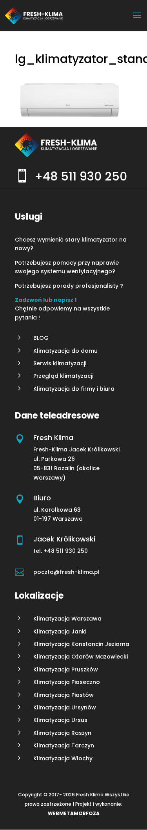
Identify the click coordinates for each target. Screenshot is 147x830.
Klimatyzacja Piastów (63, 695)
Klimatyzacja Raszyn (62, 733)
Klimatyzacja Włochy (63, 758)
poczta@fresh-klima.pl (66, 572)
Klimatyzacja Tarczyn (63, 745)
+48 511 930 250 (80, 176)
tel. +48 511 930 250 (61, 551)
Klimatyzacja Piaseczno (66, 682)
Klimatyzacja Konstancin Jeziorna (81, 644)
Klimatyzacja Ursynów (64, 707)
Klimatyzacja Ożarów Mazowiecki (80, 656)
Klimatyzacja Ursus (60, 720)
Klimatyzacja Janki (59, 631)
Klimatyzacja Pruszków (65, 669)
